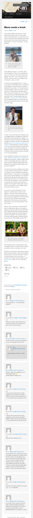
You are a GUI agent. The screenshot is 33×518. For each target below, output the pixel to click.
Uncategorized (18, 285)
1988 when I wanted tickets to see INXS (16, 157)
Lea (7, 370)
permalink (12, 286)
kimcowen (24, 285)
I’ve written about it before (16, 97)
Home (6, 13)
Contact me (11, 13)
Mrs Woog (6, 146)
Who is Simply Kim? (9, 17)
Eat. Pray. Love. (7, 259)
